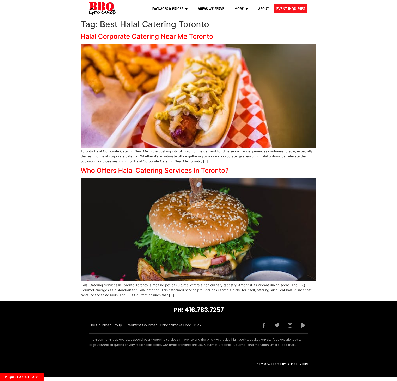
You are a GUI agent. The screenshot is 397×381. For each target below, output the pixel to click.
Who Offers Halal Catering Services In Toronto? (155, 170)
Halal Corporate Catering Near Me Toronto (147, 36)
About (263, 9)
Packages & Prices (167, 9)
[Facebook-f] (264, 325)
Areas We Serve (211, 9)
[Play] (303, 325)
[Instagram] (290, 325)
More (239, 9)
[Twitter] (277, 325)
